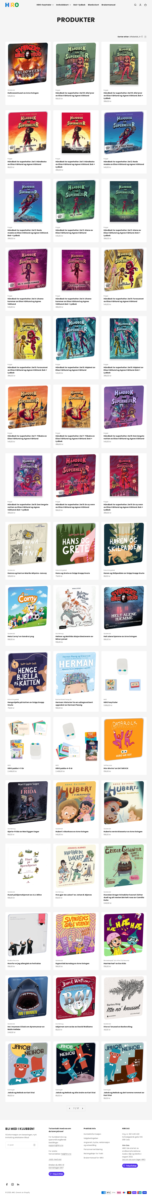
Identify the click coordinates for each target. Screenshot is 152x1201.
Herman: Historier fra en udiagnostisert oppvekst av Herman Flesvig (74, 703)
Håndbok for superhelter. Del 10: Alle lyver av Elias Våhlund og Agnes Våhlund (75, 94)
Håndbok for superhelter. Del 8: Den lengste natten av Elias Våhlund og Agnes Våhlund (124, 437)
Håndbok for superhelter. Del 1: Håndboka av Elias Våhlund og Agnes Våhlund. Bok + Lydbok (75, 164)
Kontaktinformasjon (92, 1134)
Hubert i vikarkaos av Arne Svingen (72, 831)
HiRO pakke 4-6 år (64, 768)
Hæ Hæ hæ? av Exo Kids (115, 963)
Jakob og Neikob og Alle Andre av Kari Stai (75, 1092)
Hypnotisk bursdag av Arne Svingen (72, 963)
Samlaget (11, 1090)
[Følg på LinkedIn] (18, 1184)
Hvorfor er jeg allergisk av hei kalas (24, 963)
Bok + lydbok (79, 5)
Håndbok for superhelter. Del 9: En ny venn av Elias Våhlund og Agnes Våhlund (75, 505)
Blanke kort (93, 5)
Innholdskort (62, 5)
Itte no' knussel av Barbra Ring (118, 1026)
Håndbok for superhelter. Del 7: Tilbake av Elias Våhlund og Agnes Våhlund (27, 437)
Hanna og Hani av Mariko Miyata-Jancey (27, 573)
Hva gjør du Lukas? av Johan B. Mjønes (74, 895)
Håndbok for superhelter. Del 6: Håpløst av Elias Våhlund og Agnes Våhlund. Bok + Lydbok (123, 370)
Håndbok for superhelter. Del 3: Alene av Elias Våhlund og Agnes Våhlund (74, 231)
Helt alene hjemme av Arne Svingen (120, 636)
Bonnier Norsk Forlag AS (63, 699)
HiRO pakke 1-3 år (16, 768)
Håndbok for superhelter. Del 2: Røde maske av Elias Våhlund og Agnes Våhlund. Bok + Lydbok (28, 233)
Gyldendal (11, 90)
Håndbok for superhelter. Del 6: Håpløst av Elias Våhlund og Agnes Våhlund (75, 368)
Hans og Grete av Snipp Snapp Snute (73, 573)
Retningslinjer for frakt (93, 1153)
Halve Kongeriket (61, 570)
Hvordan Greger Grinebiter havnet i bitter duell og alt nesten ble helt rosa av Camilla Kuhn (124, 897)
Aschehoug (59, 634)
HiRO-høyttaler (44, 5)
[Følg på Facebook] (6, 1184)
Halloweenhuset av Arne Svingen (23, 93)
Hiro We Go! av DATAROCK (116, 768)
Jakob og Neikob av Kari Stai (21, 1092)
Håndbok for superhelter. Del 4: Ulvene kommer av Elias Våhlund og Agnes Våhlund (25, 301)
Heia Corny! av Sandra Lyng (21, 636)
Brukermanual (108, 5)
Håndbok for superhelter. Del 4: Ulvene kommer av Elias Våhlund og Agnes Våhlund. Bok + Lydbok (73, 301)
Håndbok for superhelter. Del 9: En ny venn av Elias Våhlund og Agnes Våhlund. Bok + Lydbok (123, 507)
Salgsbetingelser (91, 1138)
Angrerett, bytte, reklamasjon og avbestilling (97, 1144)
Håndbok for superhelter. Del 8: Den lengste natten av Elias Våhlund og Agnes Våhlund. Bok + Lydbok (28, 507)
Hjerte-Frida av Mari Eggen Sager (23, 831)
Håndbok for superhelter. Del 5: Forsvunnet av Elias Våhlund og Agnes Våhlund (124, 300)
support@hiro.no (56, 1145)
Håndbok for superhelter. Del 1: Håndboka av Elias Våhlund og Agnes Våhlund (27, 163)
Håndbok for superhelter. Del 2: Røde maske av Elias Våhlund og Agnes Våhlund (124, 163)
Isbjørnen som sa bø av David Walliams (74, 1026)
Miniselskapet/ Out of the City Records (116, 960)
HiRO (105, 699)
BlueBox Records (13, 960)
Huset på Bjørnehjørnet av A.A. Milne (25, 895)
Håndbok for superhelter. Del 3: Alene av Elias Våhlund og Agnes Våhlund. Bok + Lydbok (122, 233)
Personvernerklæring (93, 1149)
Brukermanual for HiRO (94, 1157)
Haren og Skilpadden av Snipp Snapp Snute (124, 573)
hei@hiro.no (66, 1154)
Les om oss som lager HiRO (133, 1159)
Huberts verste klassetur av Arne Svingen (123, 831)
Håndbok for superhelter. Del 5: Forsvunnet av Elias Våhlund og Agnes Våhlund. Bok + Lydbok (28, 370)
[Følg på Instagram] (12, 1184)
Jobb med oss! (55, 1159)
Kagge (58, 90)
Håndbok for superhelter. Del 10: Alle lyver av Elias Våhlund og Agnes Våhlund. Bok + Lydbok (123, 96)
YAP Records (108, 765)
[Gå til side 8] (82, 1108)
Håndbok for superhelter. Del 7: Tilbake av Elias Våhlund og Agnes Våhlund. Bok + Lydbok (75, 439)
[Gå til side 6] (69, 1108)
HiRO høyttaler (111, 702)
